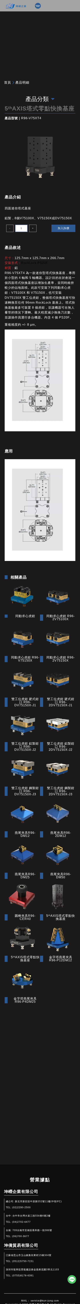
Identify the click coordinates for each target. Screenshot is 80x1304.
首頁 (7, 82)
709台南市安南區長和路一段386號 (32, 1230)
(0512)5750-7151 (23, 1261)
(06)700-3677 (20, 1236)
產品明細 (22, 82)
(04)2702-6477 (21, 1222)
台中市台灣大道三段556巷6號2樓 (31, 1215)
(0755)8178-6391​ (23, 1275)
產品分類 (37, 99)
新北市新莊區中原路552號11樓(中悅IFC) (38, 1201)
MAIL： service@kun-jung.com (40, 1300)
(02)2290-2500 (21, 1207)
